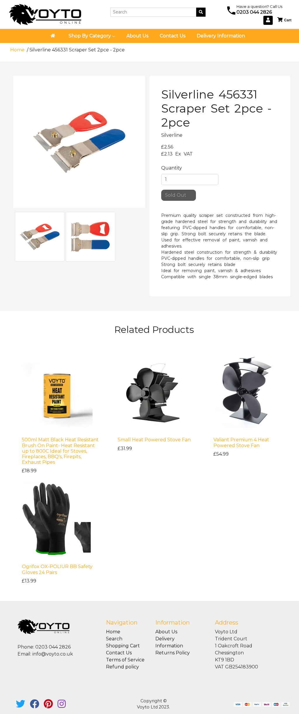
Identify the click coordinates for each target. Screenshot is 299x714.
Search (114, 639)
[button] (284, 20)
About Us (166, 632)
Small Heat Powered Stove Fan (154, 439)
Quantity (171, 168)
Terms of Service (125, 660)
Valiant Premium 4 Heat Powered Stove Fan (241, 442)
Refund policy (122, 667)
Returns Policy (172, 653)
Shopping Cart (123, 646)
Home (18, 50)
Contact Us (119, 653)
